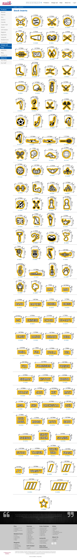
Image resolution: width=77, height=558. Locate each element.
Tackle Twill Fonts (56, 531)
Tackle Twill (4, 25)
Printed (15, 531)
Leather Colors (42, 535)
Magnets (3, 32)
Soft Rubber (4, 30)
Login (67, 551)
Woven (3, 27)
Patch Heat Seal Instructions (45, 549)
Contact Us (4, 55)
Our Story (3, 60)
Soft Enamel (16, 544)
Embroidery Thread (43, 528)
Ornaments (4, 42)
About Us (4, 58)
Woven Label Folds (30, 543)
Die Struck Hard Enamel (18, 530)
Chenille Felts (42, 533)
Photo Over (29, 534)
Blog (2, 53)
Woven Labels (29, 530)
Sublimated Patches (30, 532)
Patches (3, 14)
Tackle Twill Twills (43, 532)
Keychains (4, 35)
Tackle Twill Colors (43, 531)
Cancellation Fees (56, 533)
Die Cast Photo (16, 536)
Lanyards (3, 37)
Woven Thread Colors (44, 530)
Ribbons (15, 538)
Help (2, 47)
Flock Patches (29, 539)
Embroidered (16, 548)
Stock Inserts (29, 542)
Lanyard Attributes (43, 543)
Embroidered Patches (31, 528)
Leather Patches (30, 536)
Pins (2, 17)
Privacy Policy (39, 556)
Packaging (54, 529)
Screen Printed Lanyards (44, 539)
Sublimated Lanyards (43, 541)
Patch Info (29, 541)
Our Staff (3, 63)
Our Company (55, 538)
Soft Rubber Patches (30, 538)
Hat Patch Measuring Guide (57, 532)
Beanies (3, 12)
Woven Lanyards (43, 542)
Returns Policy (55, 534)
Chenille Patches (30, 531)
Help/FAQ (3, 50)
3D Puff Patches (30, 533)
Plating (15, 539)
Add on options (17, 537)
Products (3, 9)
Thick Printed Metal (17, 546)
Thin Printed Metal (17, 545)
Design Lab (4, 45)
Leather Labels (29, 537)
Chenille (3, 22)
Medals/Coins (5, 40)
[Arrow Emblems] (7, 2)
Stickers (3, 20)
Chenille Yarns (42, 534)
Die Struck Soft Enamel (18, 528)
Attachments (55, 528)
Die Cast (15, 535)
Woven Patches (29, 529)
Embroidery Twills (43, 529)
